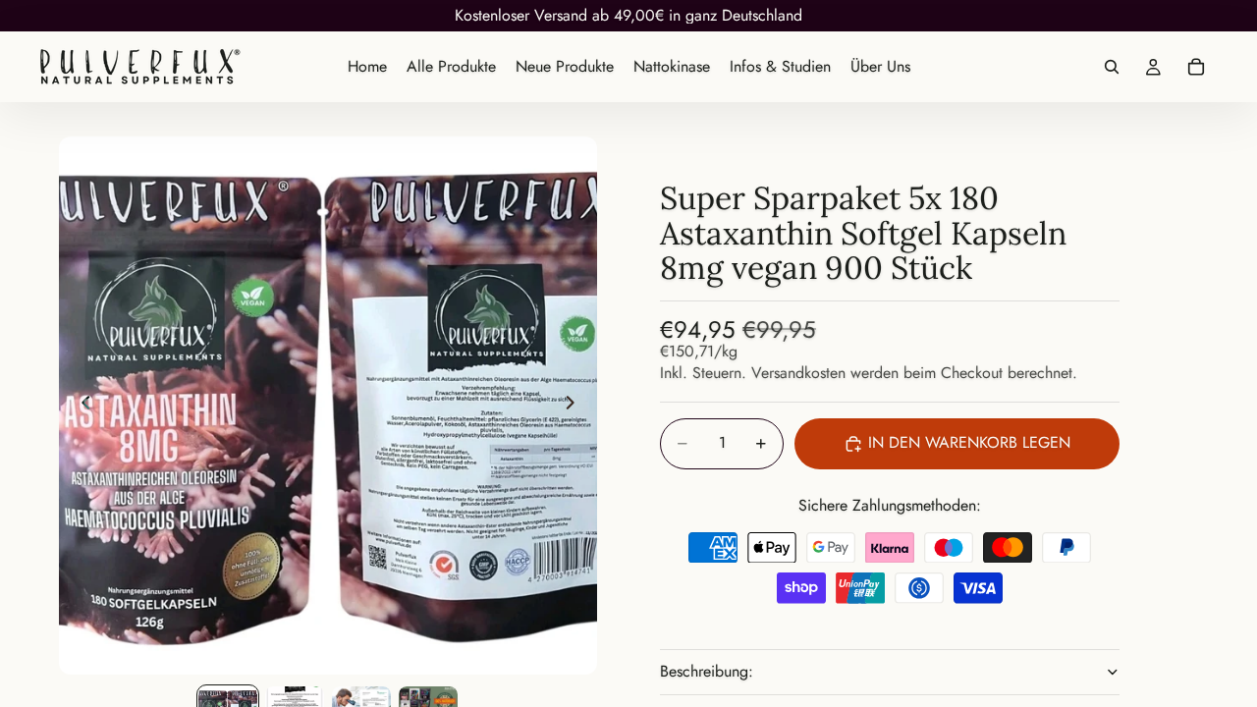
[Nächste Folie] (575, 405)
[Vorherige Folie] (80, 405)
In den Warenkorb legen (969, 442)
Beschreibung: (706, 671)
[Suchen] (1111, 66)
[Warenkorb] (1196, 66)
